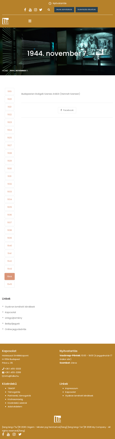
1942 (9, 261)
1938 (9, 230)
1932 (9, 183)
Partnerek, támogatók (19, 395)
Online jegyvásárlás (64, 10)
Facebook (68, 110)
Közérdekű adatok (17, 402)
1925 (9, 137)
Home (5, 70)
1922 (9, 114)
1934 (9, 199)
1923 (9, 122)
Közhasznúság (15, 399)
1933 (9, 191)
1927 (9, 145)
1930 (9, 168)
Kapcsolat (10, 312)
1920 (9, 99)
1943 (9, 268)
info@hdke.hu (12, 376)
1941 (10, 253)
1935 (9, 207)
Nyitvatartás (59, 3)
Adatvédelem (15, 406)
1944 (9, 276)
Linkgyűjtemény (13, 318)
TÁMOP (11, 388)
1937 (9, 222)
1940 (9, 245)
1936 (9, 214)
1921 (10, 106)
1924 (9, 129)
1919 (10, 91)
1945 (9, 284)
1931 (10, 176)
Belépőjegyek (12, 323)
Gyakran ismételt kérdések (20, 306)
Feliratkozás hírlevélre (87, 10)
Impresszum (71, 388)
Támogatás (14, 391)
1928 (9, 153)
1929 (9, 160)
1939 (9, 237)
